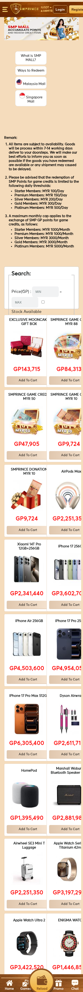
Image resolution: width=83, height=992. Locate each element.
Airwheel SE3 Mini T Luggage (29, 845)
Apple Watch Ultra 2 (29, 920)
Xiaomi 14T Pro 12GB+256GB (29, 546)
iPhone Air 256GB (29, 621)
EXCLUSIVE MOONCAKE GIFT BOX (29, 322)
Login (60, 9)
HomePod (29, 770)
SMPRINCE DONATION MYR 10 (29, 471)
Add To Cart (28, 380)
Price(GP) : (21, 292)
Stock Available (27, 312)
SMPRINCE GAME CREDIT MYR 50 (29, 396)
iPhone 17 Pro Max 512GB (29, 696)
